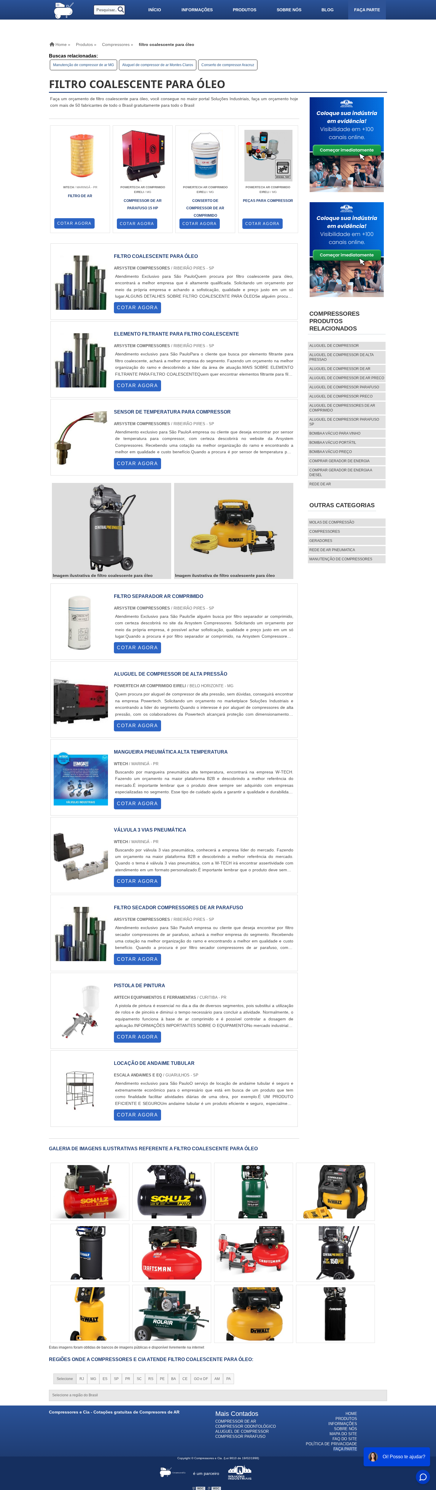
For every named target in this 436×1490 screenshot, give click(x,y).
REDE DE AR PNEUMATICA (332, 550)
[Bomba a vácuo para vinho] (254, 1314)
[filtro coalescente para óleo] (111, 528)
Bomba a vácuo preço (330, 452)
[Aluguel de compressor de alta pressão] (81, 724)
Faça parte (367, 9)
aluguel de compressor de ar (339, 369)
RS (150, 1379)
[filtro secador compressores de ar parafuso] (81, 958)
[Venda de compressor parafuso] (172, 1253)
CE (184, 1379)
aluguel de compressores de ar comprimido (342, 407)
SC (139, 1379)
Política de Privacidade (331, 1444)
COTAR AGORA (74, 223)
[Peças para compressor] (335, 1191)
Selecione (65, 1379)
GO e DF (201, 1379)
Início (154, 9)
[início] (63, 10)
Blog (328, 9)
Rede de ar (320, 484)
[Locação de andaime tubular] (81, 1113)
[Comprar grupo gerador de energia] (335, 1253)
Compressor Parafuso (240, 1436)
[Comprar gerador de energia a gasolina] (172, 1314)
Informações (197, 9)
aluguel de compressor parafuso (344, 387)
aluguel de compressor (334, 346)
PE (162, 1379)
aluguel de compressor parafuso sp (344, 421)
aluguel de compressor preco (341, 396)
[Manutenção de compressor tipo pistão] (254, 1253)
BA (173, 1379)
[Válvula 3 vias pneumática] (81, 880)
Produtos (244, 9)
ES (105, 1379)
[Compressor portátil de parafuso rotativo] (90, 1253)
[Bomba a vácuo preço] (335, 1314)
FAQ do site (344, 1439)
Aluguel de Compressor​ (242, 1431)
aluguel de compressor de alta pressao (341, 357)
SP (116, 1379)
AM (217, 1379)
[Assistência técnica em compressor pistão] (254, 1191)
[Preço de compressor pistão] (90, 1314)
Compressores (324, 531)
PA (228, 1379)
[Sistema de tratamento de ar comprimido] (172, 1191)
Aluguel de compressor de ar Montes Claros (157, 65)
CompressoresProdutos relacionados (334, 321)
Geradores (320, 541)
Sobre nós (289, 9)
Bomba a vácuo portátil (332, 443)
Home (351, 1413)
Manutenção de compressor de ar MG (83, 65)
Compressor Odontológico (245, 1426)
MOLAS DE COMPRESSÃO (331, 522)
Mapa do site (343, 1434)
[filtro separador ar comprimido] (81, 647)
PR (127, 1379)
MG (93, 1379)
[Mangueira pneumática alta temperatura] (81, 802)
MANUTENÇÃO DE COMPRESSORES (340, 559)
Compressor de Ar (235, 1421)
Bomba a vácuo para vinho (334, 433)
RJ (81, 1379)
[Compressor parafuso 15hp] (90, 1191)
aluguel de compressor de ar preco (346, 378)
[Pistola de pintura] (81, 1036)
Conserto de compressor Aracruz (227, 65)
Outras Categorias (342, 505)
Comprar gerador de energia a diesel (340, 472)
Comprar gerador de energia (339, 461)
